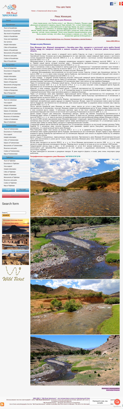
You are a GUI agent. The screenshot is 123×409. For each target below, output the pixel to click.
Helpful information (10, 44)
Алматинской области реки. (47, 11)
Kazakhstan (10, 25)
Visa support (8, 74)
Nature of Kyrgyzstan (10, 82)
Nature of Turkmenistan (11, 143)
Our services (8, 42)
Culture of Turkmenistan (11, 151)
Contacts (14, 195)
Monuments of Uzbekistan (12, 114)
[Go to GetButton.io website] (117, 406)
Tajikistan (9, 157)
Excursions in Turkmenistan (13, 132)
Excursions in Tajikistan (11, 163)
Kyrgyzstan (10, 65)
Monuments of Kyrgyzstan (12, 85)
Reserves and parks (10, 56)
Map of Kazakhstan (10, 61)
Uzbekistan (10, 96)
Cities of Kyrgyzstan (10, 79)
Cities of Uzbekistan (10, 108)
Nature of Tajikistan (10, 174)
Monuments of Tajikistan (12, 177)
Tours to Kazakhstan (10, 28)
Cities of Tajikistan (10, 172)
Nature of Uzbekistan (11, 111)
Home (8, 20)
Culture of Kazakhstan (11, 58)
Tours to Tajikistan (9, 161)
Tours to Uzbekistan (10, 100)
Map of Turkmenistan (11, 154)
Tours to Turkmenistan (11, 129)
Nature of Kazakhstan (11, 50)
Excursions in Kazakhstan (12, 31)
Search (4, 213)
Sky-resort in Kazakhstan (12, 33)
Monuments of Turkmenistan (13, 145)
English (8, 190)
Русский (23, 190)
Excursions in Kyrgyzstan (12, 71)
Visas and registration (11, 39)
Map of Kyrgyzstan (10, 93)
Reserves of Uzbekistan (11, 116)
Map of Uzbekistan (10, 122)
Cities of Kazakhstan (10, 47)
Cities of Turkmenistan (11, 140)
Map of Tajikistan (9, 185)
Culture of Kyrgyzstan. (11, 90)
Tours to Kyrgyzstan (10, 68)
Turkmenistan (11, 125)
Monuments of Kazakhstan (12, 53)
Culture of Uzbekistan (11, 119)
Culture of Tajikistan (10, 183)
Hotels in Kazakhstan (11, 36)
